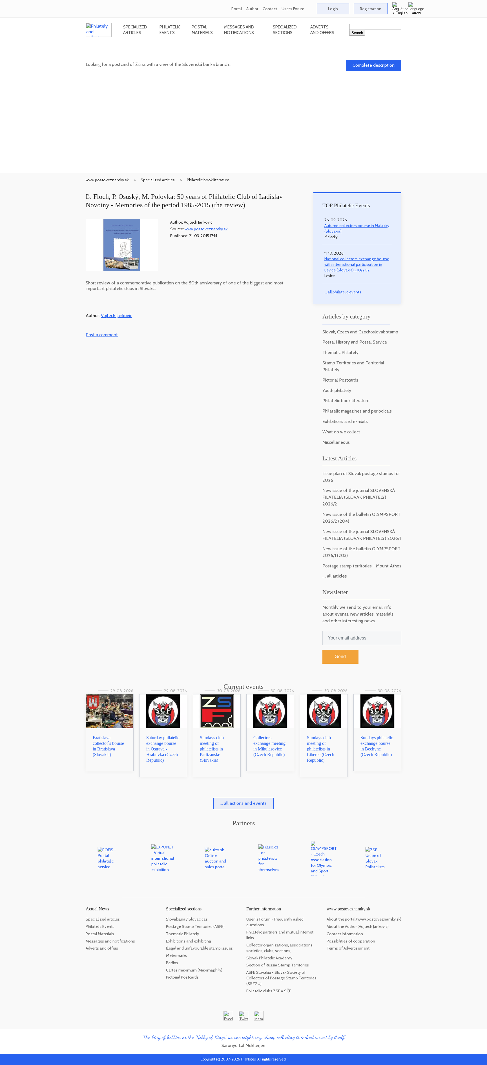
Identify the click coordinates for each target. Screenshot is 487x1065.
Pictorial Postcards (340, 380)
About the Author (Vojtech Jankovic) (358, 926)
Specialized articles (135, 29)
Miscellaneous (336, 442)
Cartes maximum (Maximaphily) (194, 970)
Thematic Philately (340, 352)
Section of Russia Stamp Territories (277, 965)
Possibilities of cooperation (351, 941)
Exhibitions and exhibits (345, 421)
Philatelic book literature (208, 179)
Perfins (172, 962)
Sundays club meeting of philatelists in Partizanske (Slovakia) (212, 749)
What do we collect (341, 432)
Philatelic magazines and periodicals (357, 411)
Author (252, 8)
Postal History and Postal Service (354, 342)
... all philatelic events (342, 292)
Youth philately (336, 390)
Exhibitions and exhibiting (188, 941)
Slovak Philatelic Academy (269, 958)
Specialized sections (285, 29)
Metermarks (176, 955)
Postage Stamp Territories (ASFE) (195, 926)
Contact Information (345, 933)
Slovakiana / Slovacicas (187, 919)
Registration (370, 8)
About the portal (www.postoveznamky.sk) (364, 919)
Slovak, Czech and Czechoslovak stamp (360, 332)
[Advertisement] (243, 131)
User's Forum (293, 8)
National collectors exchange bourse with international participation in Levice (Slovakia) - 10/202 (356, 264)
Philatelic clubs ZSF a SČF (268, 990)
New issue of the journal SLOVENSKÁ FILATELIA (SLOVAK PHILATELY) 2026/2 (358, 497)
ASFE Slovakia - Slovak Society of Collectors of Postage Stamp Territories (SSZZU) (281, 978)
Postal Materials (202, 29)
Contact (270, 8)
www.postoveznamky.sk (107, 179)
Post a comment (102, 334)
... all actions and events (243, 803)
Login (333, 8)
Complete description (374, 65)
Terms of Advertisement (348, 948)
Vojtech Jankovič (116, 315)
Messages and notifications (239, 29)
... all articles (334, 576)
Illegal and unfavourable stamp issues (199, 948)
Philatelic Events (170, 29)
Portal (236, 8)
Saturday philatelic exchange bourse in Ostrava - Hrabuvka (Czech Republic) (162, 749)
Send (340, 656)
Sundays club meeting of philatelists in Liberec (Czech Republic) (320, 749)
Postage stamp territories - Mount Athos (361, 566)
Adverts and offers (322, 29)
